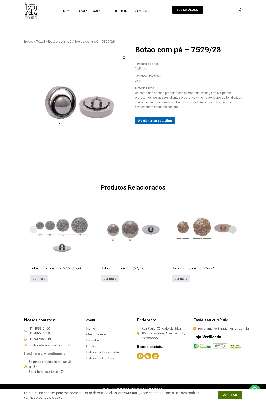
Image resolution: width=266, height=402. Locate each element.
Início (28, 41)
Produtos (118, 11)
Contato (142, 11)
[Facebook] (140, 356)
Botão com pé (60, 41)
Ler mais (39, 279)
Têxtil (40, 41)
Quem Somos (90, 11)
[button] (124, 58)
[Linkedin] (155, 356)
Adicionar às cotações (155, 121)
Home (66, 11)
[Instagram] (147, 356)
